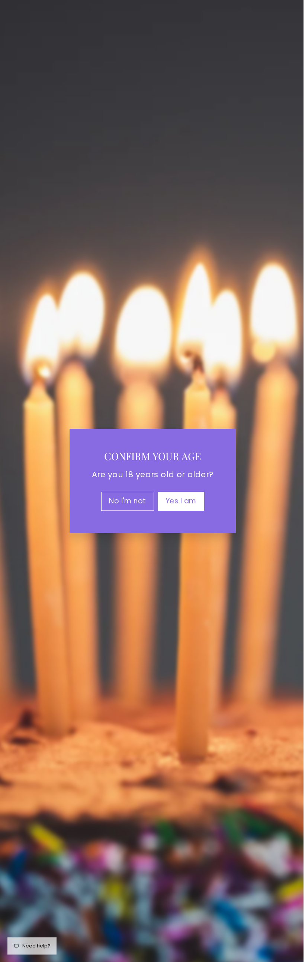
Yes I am (178, 501)
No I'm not (124, 501)
